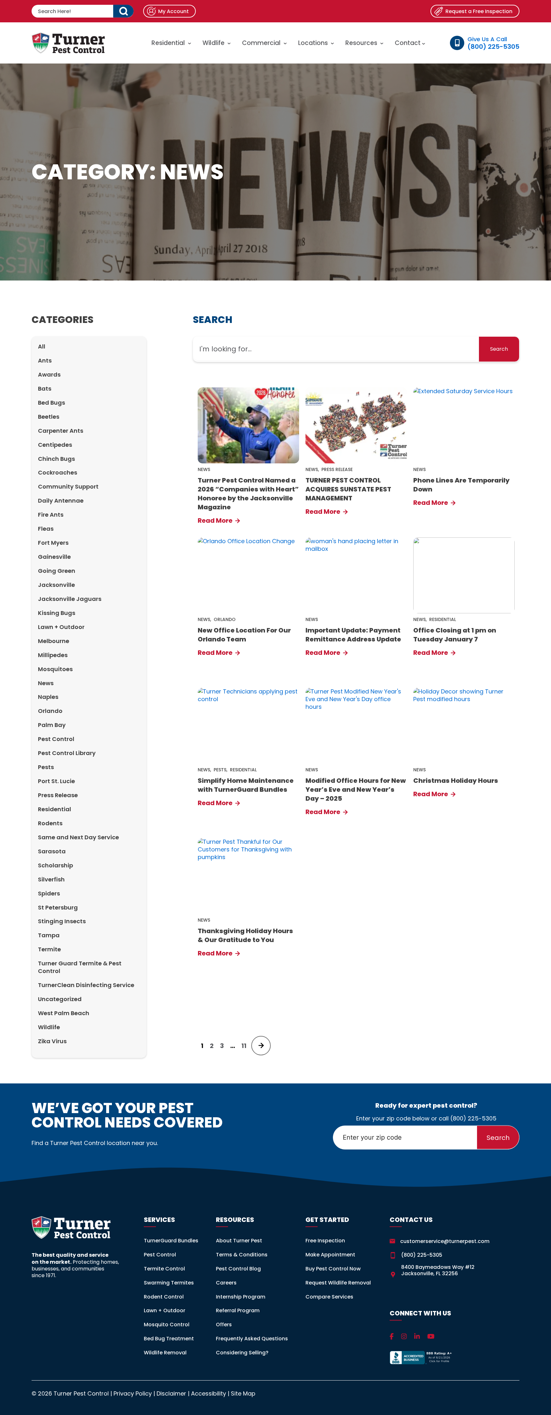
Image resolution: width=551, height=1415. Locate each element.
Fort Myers (53, 543)
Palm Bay (52, 725)
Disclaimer (171, 1393)
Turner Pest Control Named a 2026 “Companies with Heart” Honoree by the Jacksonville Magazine (248, 494)
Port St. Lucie (56, 781)
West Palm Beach (63, 1013)
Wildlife (213, 43)
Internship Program (240, 1296)
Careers (226, 1282)
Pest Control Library (67, 753)
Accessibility (208, 1393)
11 (243, 1045)
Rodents (50, 823)
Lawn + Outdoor (61, 627)
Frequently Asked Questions (252, 1338)
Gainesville (54, 557)
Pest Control (56, 739)
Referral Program (238, 1310)
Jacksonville (56, 585)
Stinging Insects (62, 921)
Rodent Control (164, 1296)
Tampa (49, 935)
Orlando (50, 711)
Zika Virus (52, 1041)
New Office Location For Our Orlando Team (244, 635)
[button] (123, 11)
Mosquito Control (166, 1324)
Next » (261, 1045)
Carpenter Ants (60, 431)
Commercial (261, 43)
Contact (408, 43)
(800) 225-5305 (473, 1118)
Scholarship (55, 865)
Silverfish (51, 879)
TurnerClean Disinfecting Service (86, 985)
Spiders (49, 893)
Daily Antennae (61, 501)
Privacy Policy (133, 1393)
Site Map (243, 1393)
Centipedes (55, 445)
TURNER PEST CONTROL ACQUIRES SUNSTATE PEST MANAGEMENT (348, 489)
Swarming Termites (169, 1282)
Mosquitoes (55, 669)
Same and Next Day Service (78, 837)
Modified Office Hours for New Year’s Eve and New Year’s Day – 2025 (355, 789)
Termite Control (164, 1268)
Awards (49, 374)
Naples (48, 697)
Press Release (58, 795)
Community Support (68, 486)
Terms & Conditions (242, 1254)
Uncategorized (60, 999)
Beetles (48, 417)
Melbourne (53, 641)
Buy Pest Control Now (333, 1268)
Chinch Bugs (56, 459)
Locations (313, 43)
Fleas (46, 529)
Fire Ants (50, 515)
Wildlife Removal (165, 1352)
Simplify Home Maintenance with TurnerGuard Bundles (246, 785)
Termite (49, 949)
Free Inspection (325, 1240)
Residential (168, 43)
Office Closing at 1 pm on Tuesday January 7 (454, 635)
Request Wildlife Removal (338, 1282)
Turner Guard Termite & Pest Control (79, 967)
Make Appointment (330, 1254)
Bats (44, 389)
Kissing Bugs (56, 613)
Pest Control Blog (238, 1268)
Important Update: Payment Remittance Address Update (353, 635)
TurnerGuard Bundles (171, 1240)
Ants (45, 360)
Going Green (56, 571)
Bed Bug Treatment (169, 1338)
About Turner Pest (239, 1240)
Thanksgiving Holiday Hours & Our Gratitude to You (245, 935)
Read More (216, 520)
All (41, 346)
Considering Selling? (242, 1352)
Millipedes (53, 655)
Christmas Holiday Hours (455, 780)
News (46, 683)
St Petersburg (58, 907)
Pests (46, 767)
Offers (224, 1324)
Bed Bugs (51, 403)
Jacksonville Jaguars (69, 599)
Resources (361, 43)
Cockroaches (57, 472)
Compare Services (329, 1296)
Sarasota (52, 851)
